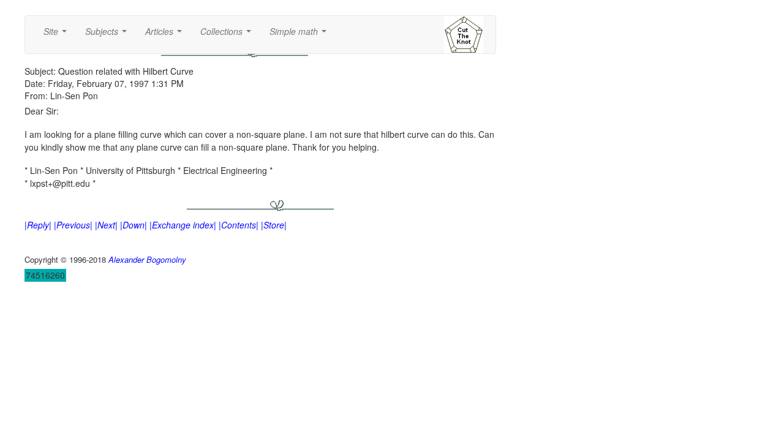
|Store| (274, 225)
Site (57, 35)
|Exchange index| (182, 225)
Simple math (300, 35)
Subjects (108, 35)
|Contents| (238, 225)
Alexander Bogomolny (147, 259)
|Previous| (73, 225)
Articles (166, 35)
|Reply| (37, 225)
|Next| (106, 225)
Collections (228, 35)
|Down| (133, 225)
